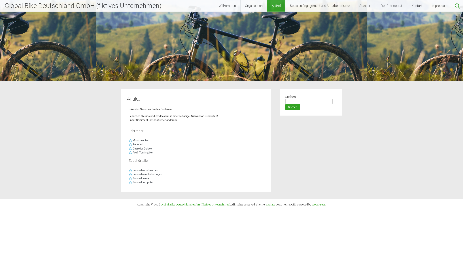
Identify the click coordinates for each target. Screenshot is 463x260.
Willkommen (227, 6)
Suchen (290, 97)
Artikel (276, 6)
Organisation (254, 6)
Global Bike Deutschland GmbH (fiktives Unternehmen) (83, 6)
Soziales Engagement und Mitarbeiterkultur (320, 6)
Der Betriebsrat (391, 6)
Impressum (439, 6)
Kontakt (416, 6)
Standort (365, 6)
